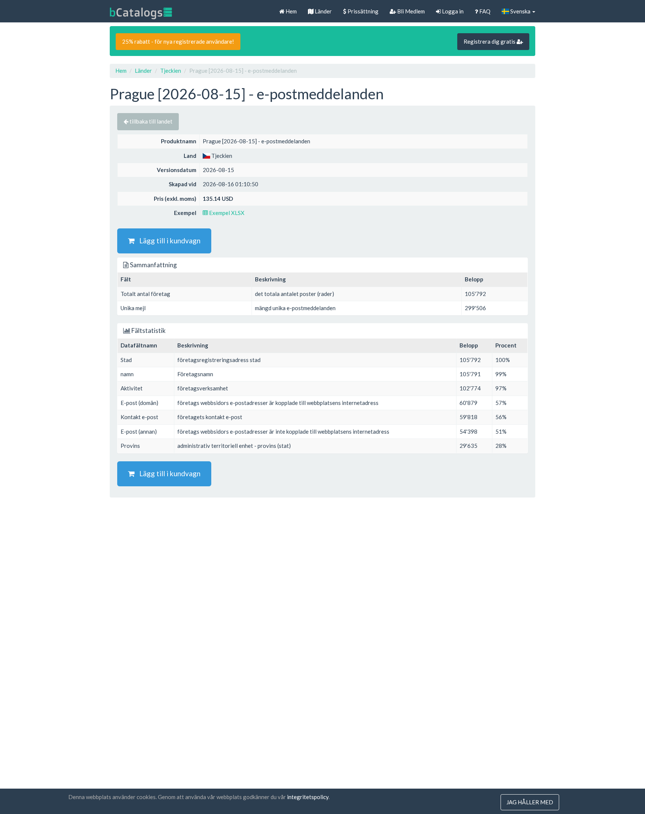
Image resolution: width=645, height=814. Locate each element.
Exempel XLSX (226, 212)
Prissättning (362, 11)
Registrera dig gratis (490, 41)
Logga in (452, 11)
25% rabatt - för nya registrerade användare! (178, 41)
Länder (323, 11)
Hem (290, 11)
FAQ (484, 11)
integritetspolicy (307, 796)
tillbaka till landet (150, 121)
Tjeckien (170, 70)
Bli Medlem (410, 11)
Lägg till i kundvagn (167, 240)
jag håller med (530, 802)
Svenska (520, 11)
